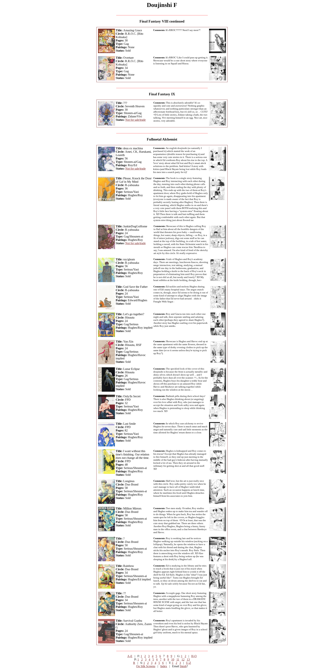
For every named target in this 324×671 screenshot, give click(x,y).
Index (163, 666)
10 (172, 659)
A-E (129, 656)
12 (183, 659)
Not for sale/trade (135, 119)
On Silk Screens (145, 666)
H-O (194, 656)
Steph (183, 666)
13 (188, 659)
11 (177, 659)
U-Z (188, 662)
